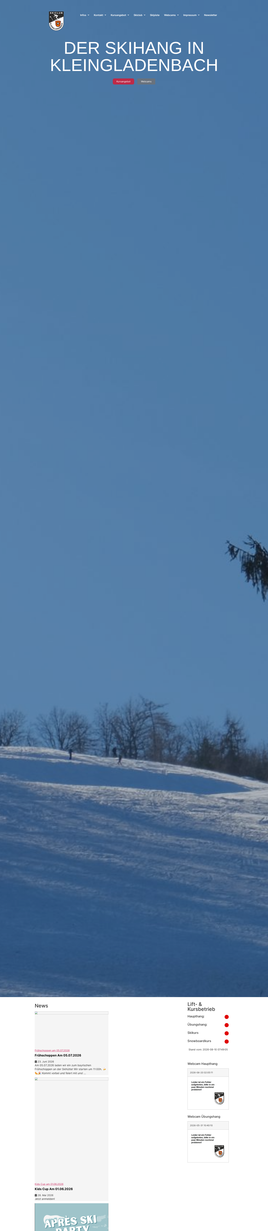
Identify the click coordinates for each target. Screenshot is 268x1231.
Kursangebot (118, 15)
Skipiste (154, 15)
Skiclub (138, 15)
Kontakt (98, 15)
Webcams (170, 15)
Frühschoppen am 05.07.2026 (58, 1055)
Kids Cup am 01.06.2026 (54, 1189)
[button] (85, 15)
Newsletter (210, 15)
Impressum (190, 15)
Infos (83, 15)
